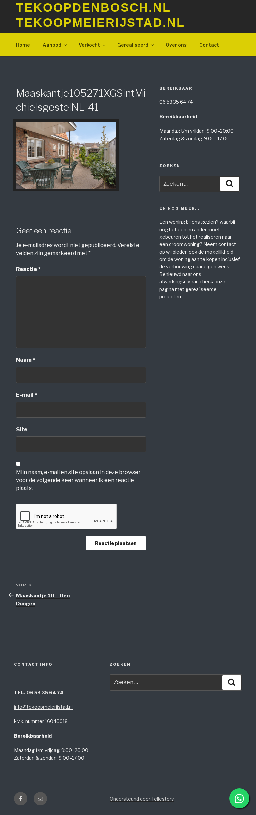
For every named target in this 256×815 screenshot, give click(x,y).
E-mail (26, 395)
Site (21, 429)
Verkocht (89, 45)
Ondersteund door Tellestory (142, 799)
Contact (209, 45)
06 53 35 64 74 (45, 692)
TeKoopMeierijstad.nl (100, 22)
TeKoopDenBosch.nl (93, 7)
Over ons (176, 45)
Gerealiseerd (132, 45)
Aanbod (52, 45)
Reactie (28, 269)
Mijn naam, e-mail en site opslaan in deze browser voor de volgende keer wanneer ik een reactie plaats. (78, 480)
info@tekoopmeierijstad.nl (43, 707)
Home (23, 45)
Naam (25, 360)
